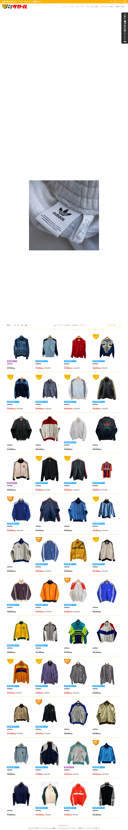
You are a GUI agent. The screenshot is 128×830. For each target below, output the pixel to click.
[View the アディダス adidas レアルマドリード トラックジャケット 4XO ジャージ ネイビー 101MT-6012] (50, 713)
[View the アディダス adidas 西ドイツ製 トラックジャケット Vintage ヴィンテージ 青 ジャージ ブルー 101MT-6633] (106, 347)
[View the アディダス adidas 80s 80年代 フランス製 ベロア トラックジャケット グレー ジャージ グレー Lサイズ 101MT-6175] (50, 632)
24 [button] (18, 325)
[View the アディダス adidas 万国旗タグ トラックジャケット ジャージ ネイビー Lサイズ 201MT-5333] (50, 753)
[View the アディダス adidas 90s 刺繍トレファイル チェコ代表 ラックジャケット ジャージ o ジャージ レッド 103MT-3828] (78, 794)
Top (55, 325)
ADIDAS (75, 325)
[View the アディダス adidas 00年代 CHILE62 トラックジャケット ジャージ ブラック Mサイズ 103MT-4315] (78, 672)
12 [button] (15, 325)
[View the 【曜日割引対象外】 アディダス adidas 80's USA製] (106, 428)
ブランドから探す (64, 325)
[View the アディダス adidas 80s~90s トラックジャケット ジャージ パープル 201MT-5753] (50, 672)
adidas (10, 364)
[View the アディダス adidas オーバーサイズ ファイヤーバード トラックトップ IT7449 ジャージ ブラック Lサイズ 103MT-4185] (106, 672)
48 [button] (26, 325)
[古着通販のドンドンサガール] (14, 6)
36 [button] (22, 325)
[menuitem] (111, 1)
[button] (117, 1)
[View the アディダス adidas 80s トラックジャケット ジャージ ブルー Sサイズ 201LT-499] (78, 753)
